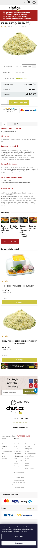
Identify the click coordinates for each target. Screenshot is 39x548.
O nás (3, 456)
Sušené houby (18, 454)
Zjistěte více (30, 508)
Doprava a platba (19, 480)
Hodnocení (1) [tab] (12, 124)
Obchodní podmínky (19, 482)
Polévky (16, 463)
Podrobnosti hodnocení (22, 27)
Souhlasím (19, 543)
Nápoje (27, 463)
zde (25, 531)
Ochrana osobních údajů (19, 485)
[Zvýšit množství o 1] (8, 101)
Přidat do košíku (20, 102)
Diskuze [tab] (19, 124)
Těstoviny (16, 466)
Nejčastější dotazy (19, 477)
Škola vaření (5, 449)
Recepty (4, 446)
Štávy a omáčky (18, 461)
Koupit (20, 302)
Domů (4, 444)
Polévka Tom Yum (14, 227)
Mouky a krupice (29, 456)
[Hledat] (24, 3)
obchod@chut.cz (20, 427)
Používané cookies (19, 487)
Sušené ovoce (29, 461)
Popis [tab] (4, 124)
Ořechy (27, 458)
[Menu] (34, 3)
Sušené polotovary (30, 453)
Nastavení (18, 536)
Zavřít (11, 119)
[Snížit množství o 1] (8, 103)
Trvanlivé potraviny (19, 444)
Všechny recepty (10, 241)
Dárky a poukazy (29, 468)
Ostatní (27, 466)
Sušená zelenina (18, 456)
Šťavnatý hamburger (33, 228)
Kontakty (4, 458)
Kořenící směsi (18, 451)
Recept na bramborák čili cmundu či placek (23, 231)
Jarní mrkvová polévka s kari (5, 229)
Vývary (15, 458)
